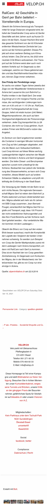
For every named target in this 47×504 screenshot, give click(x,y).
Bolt (15, 489)
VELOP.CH (23, 344)
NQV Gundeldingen (23, 418)
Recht (30, 452)
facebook (20, 440)
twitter (28, 440)
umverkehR (23, 425)
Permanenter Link (10, 309)
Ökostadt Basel (23, 422)
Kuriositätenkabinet (24, 383)
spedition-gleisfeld (35, 309)
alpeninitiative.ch (17, 271)
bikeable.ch (16, 396)
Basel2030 (24, 428)
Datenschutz (20, 452)
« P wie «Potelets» (10, 324)
